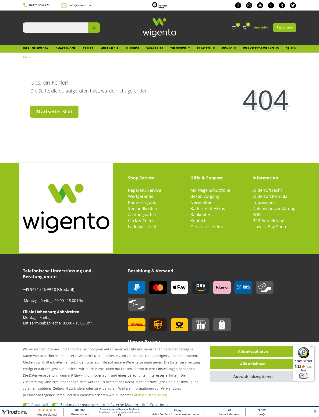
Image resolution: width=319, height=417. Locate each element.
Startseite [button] (48, 111)
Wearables (154, 48)
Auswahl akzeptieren (253, 376)
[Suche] (94, 27)
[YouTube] (260, 5)
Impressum (263, 202)
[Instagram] (249, 5)
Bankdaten (200, 214)
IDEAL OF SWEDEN (36, 48)
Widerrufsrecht (267, 190)
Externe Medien (124, 404)
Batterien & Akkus (207, 208)
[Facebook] (238, 5)
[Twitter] (293, 5)
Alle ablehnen (253, 364)
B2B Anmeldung (268, 220)
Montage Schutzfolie (210, 190)
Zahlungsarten (142, 214)
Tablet (88, 48)
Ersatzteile (206, 48)
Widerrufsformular (270, 196)
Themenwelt (180, 48)
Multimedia (109, 48)
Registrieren (285, 27)
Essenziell (39, 404)
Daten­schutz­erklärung (149, 395)
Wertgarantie (140, 196)
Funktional (159, 404)
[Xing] (282, 5)
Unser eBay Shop (269, 226)
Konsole (229, 48)
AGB (256, 214)
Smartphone (66, 48)
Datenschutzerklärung (273, 208)
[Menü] (311, 347)
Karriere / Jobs (142, 202)
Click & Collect (142, 220)
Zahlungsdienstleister (79, 404)
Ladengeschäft (142, 226)
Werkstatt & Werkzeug (261, 48)
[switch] (303, 376)
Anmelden (261, 27)
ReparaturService (144, 190)
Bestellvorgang (205, 196)
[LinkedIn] (271, 5)
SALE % (291, 48)
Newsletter (201, 202)
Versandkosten (142, 208)
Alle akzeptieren (253, 351)
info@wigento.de (80, 5)
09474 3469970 (39, 5)
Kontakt (197, 220)
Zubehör (132, 48)
